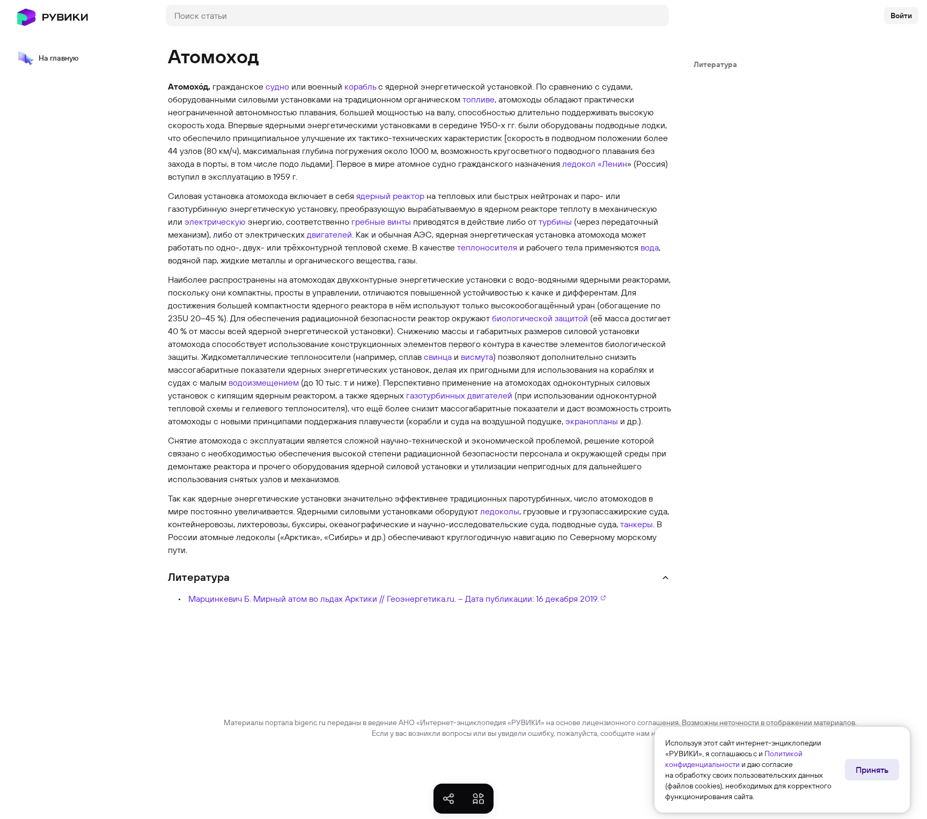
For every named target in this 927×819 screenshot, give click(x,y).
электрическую (215, 221)
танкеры (636, 524)
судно (277, 86)
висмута (477, 356)
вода (650, 247)
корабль (360, 86)
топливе (478, 99)
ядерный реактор (390, 195)
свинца (438, 356)
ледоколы (499, 511)
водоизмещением (264, 382)
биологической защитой (540, 318)
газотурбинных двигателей (459, 395)
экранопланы (591, 421)
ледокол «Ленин (594, 163)
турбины (555, 221)
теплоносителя (487, 247)
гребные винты (381, 221)
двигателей (329, 234)
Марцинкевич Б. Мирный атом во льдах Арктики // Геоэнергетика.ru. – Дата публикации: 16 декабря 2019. (393, 598)
